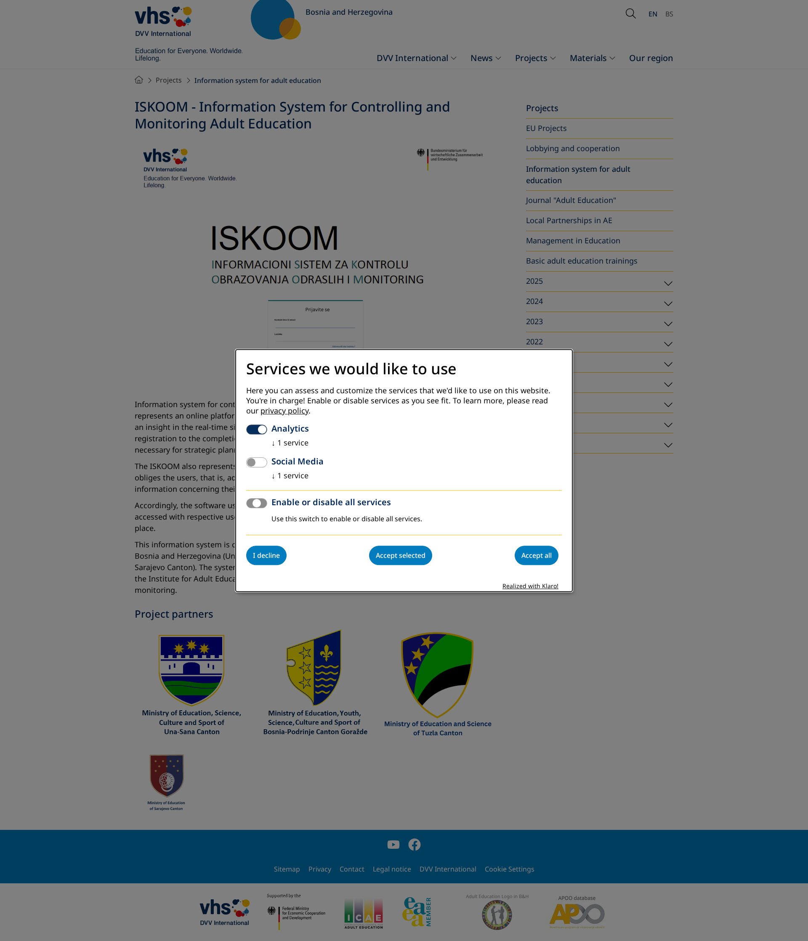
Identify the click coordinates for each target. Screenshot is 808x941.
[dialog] (404, 470)
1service (289, 442)
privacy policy (284, 410)
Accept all (536, 555)
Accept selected (400, 555)
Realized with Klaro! (530, 586)
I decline (266, 555)
